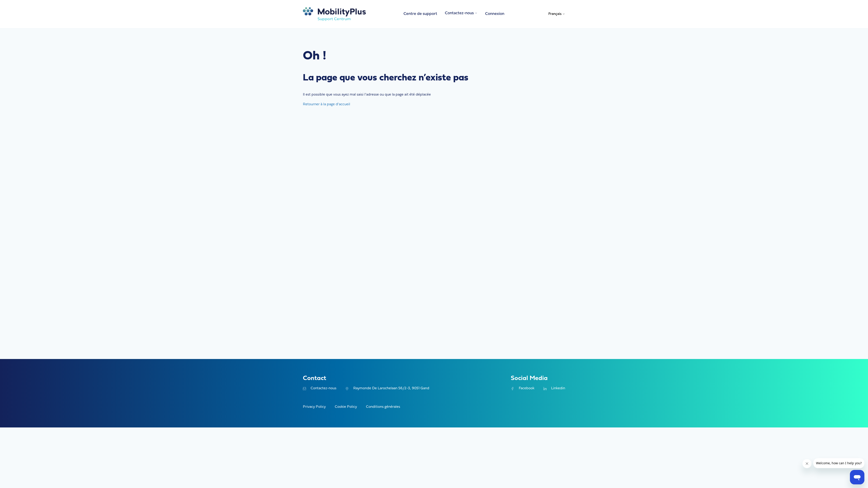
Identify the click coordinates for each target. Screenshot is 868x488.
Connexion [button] (494, 14)
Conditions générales (383, 407)
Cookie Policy (346, 407)
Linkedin (558, 388)
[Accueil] (334, 14)
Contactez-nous (323, 388)
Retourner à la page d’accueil (326, 104)
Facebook (526, 388)
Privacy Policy (314, 407)
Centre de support (420, 14)
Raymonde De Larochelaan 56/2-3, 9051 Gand (391, 388)
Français (555, 14)
